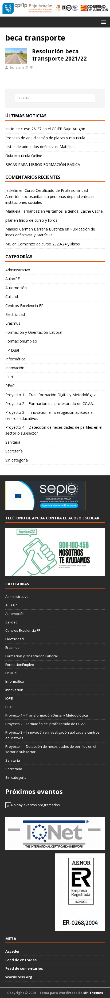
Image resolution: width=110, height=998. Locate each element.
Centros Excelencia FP (24, 305)
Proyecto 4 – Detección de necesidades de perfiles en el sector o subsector (53, 430)
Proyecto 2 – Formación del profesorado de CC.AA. (49, 403)
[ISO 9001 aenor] (80, 928)
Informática (15, 358)
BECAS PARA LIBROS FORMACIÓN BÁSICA (42, 164)
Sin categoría (16, 460)
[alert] (55, 805)
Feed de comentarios (24, 968)
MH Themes (93, 993)
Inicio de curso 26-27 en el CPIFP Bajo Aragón (45, 128)
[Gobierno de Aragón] (94, 8)
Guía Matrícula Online (23, 155)
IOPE (9, 376)
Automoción (16, 287)
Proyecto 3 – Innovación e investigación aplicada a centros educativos (49, 415)
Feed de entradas (21, 959)
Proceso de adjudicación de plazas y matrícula (45, 137)
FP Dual (12, 350)
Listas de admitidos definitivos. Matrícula (40, 146)
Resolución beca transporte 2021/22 (59, 54)
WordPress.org (18, 977)
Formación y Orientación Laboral (33, 332)
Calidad (11, 296)
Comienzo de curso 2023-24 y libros (49, 243)
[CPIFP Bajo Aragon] (27, 8)
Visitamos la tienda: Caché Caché (74, 211)
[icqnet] (55, 847)
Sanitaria (12, 442)
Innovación (14, 367)
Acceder (12, 951)
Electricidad (15, 314)
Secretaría (14, 451)
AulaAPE (12, 278)
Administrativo (17, 269)
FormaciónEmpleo (21, 341)
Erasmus (12, 323)
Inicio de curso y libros (38, 220)
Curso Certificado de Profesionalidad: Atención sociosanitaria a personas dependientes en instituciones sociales (50, 196)
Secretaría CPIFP (21, 67)
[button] (103, 22)
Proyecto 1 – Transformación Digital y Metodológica (50, 394)
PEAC (10, 385)
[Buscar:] (55, 98)
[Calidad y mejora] (66, 8)
